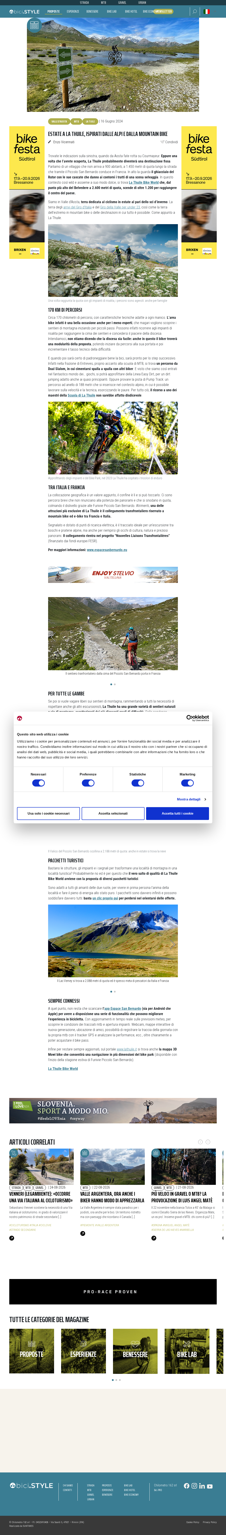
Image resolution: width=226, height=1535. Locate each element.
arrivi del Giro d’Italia (77, 207)
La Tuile (90, 121)
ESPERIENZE (107, 1490)
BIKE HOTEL (129, 1490)
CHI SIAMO (68, 1485)
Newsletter (164, 11)
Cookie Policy (192, 1522)
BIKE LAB (128, 1485)
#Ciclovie (45, 1225)
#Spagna (156, 1225)
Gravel (39, 1187)
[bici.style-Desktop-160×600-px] (27, 192)
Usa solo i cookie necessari (49, 813)
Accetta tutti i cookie (177, 813)
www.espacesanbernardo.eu (107, 550)
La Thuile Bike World (144, 182)
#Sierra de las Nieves (165, 1229)
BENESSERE (107, 1494)
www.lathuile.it (127, 1049)
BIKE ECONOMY (131, 1494)
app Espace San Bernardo (122, 1008)
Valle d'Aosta (59, 121)
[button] (195, 11)
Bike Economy (150, 11)
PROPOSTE (107, 1485)
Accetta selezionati (113, 813)
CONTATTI (67, 1490)
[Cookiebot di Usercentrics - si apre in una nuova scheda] (189, 718)
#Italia (34, 1225)
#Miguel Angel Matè (176, 1225)
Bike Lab (112, 11)
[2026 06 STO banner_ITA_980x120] (113, 1110)
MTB (76, 121)
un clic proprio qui (105, 898)
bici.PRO (158, 1490)
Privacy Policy (210, 1522)
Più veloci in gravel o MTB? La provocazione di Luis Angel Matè (182, 1197)
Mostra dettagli (189, 799)
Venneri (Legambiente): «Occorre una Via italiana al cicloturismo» (41, 1197)
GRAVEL (90, 1494)
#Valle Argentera (107, 1225)
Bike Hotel (131, 11)
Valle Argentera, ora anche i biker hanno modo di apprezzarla (112, 1197)
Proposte (53, 11)
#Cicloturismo (19, 1225)
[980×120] (113, 1291)
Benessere (92, 11)
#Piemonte (87, 1225)
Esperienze (73, 11)
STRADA (90, 1485)
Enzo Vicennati (63, 142)
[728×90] (113, 574)
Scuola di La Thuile (81, 395)
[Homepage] (24, 11)
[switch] (88, 783)
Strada (16, 1187)
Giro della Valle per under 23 (120, 207)
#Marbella (187, 1229)
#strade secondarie (22, 1229)
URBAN (90, 1499)
